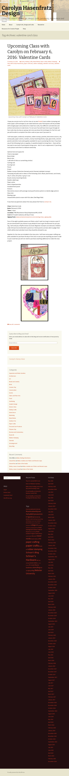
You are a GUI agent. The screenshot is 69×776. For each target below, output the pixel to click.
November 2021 (52, 551)
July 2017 (50, 683)
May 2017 (50, 688)
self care (38, 560)
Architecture (12, 376)
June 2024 (51, 495)
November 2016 (52, 705)
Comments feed (8, 495)
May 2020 (50, 599)
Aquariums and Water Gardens (17, 373)
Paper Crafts (44, 61)
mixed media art (35, 539)
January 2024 (51, 506)
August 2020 (51, 593)
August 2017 (51, 680)
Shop (24, 29)
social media (33, 563)
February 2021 (52, 576)
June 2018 (51, 652)
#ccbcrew (38, 509)
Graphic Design (13, 404)
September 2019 (52, 621)
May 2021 (50, 568)
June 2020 (51, 596)
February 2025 (52, 486)
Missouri (34, 536)
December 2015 (52, 733)
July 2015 (50, 747)
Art (10, 379)
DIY (37, 525)
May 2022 (50, 534)
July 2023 (50, 512)
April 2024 (50, 500)
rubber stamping (37, 63)
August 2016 (51, 714)
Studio (40, 121)
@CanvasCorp (36, 517)
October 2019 (52, 618)
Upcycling (11, 446)
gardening (36, 527)
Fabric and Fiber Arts (14, 395)
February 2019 (52, 635)
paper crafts (32, 545)
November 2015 (52, 736)
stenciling (36, 567)
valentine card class (48, 63)
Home (3, 25)
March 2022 (51, 540)
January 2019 (51, 638)
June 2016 (51, 716)
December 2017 (52, 669)
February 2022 (52, 542)
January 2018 (51, 666)
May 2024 (50, 498)
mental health (29, 536)
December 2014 (52, 761)
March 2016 (51, 725)
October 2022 (52, 526)
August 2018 (51, 646)
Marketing (12, 415)
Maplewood (28, 531)
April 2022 (50, 537)
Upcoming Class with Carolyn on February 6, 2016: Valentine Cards (29, 51)
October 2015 (52, 739)
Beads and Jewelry (14, 381)
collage (33, 525)
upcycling (31, 570)
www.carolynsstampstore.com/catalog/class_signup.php (33, 217)
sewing (27, 563)
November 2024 (52, 489)
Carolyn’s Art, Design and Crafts (25, 25)
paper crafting (32, 541)
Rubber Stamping (52, 61)
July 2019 (50, 627)
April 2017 (50, 691)
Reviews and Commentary (16, 432)
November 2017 (52, 671)
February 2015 (52, 758)
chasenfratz (12, 461)
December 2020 (52, 582)
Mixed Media (36, 61)
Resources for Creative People (10, 29)
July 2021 (50, 562)
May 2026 (50, 481)
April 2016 (50, 722)
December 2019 (52, 613)
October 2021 (52, 554)
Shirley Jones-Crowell (15, 466)
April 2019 (50, 632)
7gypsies (30, 517)
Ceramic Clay (12, 387)
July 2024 (50, 492)
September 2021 (52, 556)
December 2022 (52, 523)
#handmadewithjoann (33, 511)
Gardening (12, 401)
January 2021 (51, 579)
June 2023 (51, 514)
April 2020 (50, 601)
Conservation (12, 390)
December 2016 (52, 702)
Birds (10, 384)
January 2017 (51, 700)
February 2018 (52, 663)
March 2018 (51, 660)
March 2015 (51, 756)
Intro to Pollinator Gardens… (33, 484)
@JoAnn (28, 519)
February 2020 (52, 607)
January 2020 (51, 610)
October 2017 (52, 674)
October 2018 (52, 643)
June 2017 (51, 685)
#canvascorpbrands (30, 509)
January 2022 (51, 545)
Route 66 (11, 435)
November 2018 (52, 641)
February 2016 (52, 728)
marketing (34, 531)
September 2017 (52, 677)
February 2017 (52, 697)
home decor (33, 529)
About (10, 25)
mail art (40, 529)
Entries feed (7, 492)
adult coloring (33, 519)
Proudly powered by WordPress (16, 772)
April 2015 (50, 753)
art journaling (40, 519)
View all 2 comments (14, 324)
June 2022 (51, 531)
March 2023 (51, 517)
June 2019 (51, 629)
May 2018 (50, 655)
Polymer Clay (12, 429)
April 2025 (50, 484)
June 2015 (51, 750)
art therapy (28, 521)
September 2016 (52, 711)
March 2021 (51, 573)
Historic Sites (12, 407)
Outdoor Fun (12, 421)
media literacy (38, 533)
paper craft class (28, 63)
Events (23, 61)
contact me (47, 202)
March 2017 (51, 694)
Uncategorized (13, 443)
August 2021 (51, 559)
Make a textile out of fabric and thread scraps (30, 461)
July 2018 (50, 649)
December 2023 (52, 509)
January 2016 (51, 730)
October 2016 (52, 708)
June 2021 (51, 565)
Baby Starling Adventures (24, 458)
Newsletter (41, 25)
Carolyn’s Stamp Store (17, 359)
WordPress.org (8, 498)
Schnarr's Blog (32, 552)
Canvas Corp (33, 521)
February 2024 (52, 503)
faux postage (31, 527)
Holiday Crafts (29, 61)
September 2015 (52, 742)
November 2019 (52, 615)
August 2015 (51, 744)
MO (40, 539)
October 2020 (52, 587)
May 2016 (50, 719)
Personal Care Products (15, 426)
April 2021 (50, 570)
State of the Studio (23, 463)
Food (10, 398)
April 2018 (50, 657)
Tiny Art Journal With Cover (33, 481)
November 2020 (52, 585)
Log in (5, 489)
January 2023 (51, 520)
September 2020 (52, 590)
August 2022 (51, 528)
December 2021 (52, 548)
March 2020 (51, 604)
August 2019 (51, 624)
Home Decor (12, 412)
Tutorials (11, 440)
